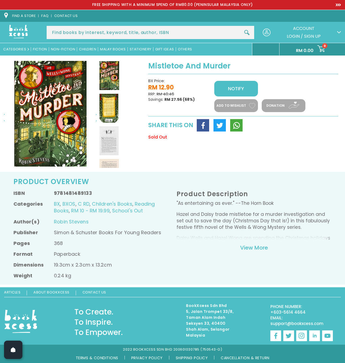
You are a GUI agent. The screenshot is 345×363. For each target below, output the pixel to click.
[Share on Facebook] (203, 125)
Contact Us (94, 292)
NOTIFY (236, 88)
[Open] (13, 350)
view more (254, 247)
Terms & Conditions (97, 358)
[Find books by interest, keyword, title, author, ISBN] (247, 33)
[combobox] (150, 32)
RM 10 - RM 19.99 (90, 210)
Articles (12, 292)
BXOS (69, 203)
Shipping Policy (192, 358)
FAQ (45, 15)
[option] (172, 5)
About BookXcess (51, 292)
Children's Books (112, 203)
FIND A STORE (24, 15)
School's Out (127, 210)
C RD (83, 203)
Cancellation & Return (245, 358)
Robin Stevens (71, 221)
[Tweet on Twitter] (219, 125)
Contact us (66, 15)
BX (57, 203)
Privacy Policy (147, 358)
